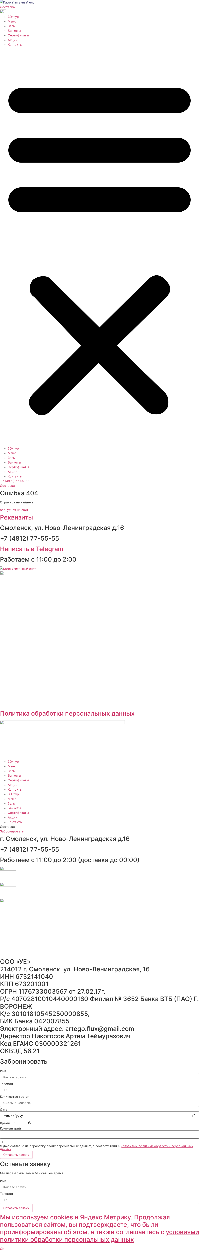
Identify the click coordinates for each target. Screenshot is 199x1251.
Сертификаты (18, 35)
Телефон (6, 1083)
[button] (99, 246)
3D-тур (13, 17)
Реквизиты (16, 517)
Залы (12, 26)
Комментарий (10, 1128)
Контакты (15, 45)
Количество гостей (15, 1096)
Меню (12, 21)
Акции (12, 40)
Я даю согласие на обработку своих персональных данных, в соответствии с (96, 1147)
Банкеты (14, 31)
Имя (3, 1071)
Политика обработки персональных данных (67, 713)
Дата (3, 1109)
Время (5, 1123)
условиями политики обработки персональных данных (99, 1235)
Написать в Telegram (31, 549)
